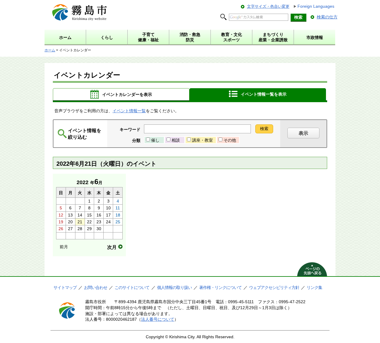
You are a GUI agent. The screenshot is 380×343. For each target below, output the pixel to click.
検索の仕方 (327, 17)
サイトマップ (65, 287)
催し (155, 140)
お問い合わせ (95, 287)
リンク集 (314, 287)
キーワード (130, 129)
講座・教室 (202, 140)
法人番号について (157, 319)
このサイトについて (132, 287)
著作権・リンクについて (220, 287)
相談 (176, 140)
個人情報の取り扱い (174, 287)
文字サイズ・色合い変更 (268, 6)
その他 (230, 140)
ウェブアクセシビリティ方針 (274, 287)
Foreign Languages (315, 6)
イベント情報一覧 (129, 110)
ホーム (50, 50)
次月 (112, 247)
